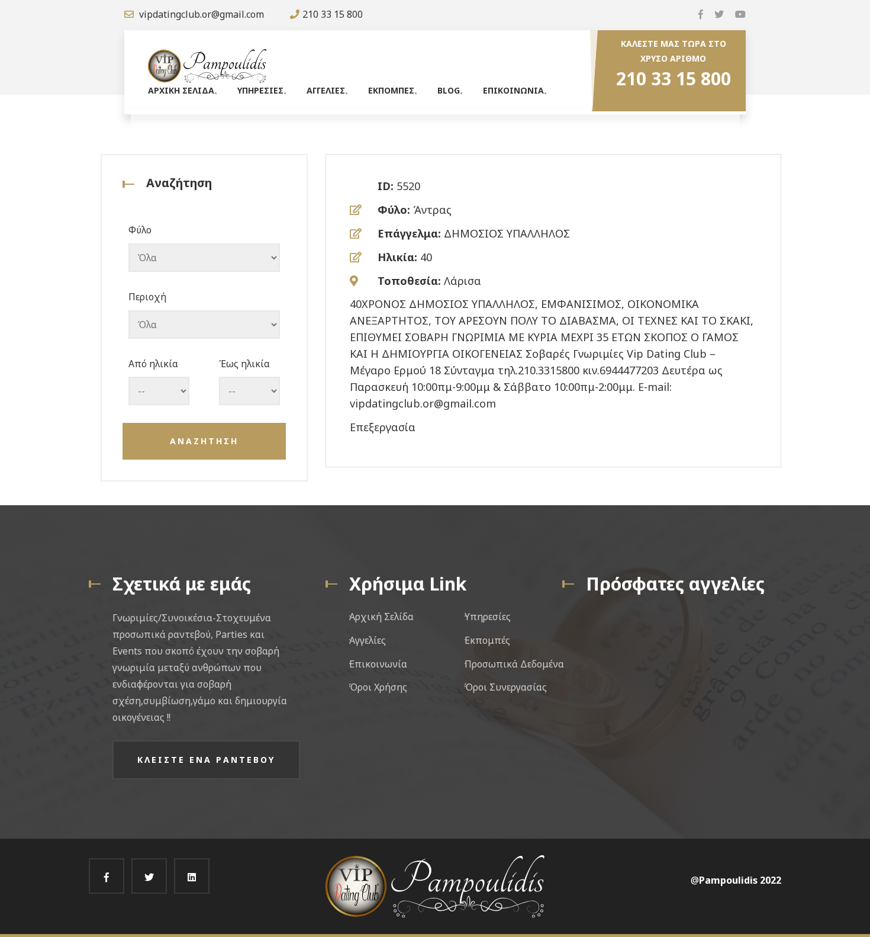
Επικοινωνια (513, 90)
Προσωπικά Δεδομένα (514, 663)
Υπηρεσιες (260, 90)
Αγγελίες (367, 640)
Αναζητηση (204, 441)
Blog (448, 90)
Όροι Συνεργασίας (506, 687)
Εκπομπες (391, 90)
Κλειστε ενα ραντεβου (206, 759)
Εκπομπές (487, 640)
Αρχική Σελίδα (381, 616)
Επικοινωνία (378, 663)
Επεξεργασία (382, 427)
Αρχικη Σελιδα (181, 90)
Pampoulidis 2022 (740, 880)
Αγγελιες (326, 90)
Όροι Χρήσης (378, 687)
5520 (408, 186)
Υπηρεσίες (488, 616)
